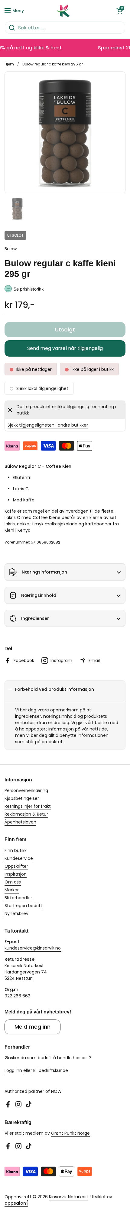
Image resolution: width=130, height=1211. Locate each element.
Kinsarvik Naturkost (68, 1197)
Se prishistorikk (29, 288)
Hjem (9, 64)
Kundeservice (19, 858)
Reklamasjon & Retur (26, 814)
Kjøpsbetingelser (22, 798)
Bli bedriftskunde (50, 1070)
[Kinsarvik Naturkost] (63, 11)
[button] (119, 11)
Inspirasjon (16, 874)
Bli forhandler (18, 898)
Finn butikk (16, 850)
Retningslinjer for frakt (28, 806)
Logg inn (14, 1070)
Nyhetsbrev (16, 913)
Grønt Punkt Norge (70, 1133)
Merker (12, 890)
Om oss (13, 882)
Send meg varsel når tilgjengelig (65, 348)
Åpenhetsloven (20, 822)
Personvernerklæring (26, 790)
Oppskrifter (16, 866)
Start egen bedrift (23, 906)
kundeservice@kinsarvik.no (33, 948)
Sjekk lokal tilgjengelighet (42, 388)
